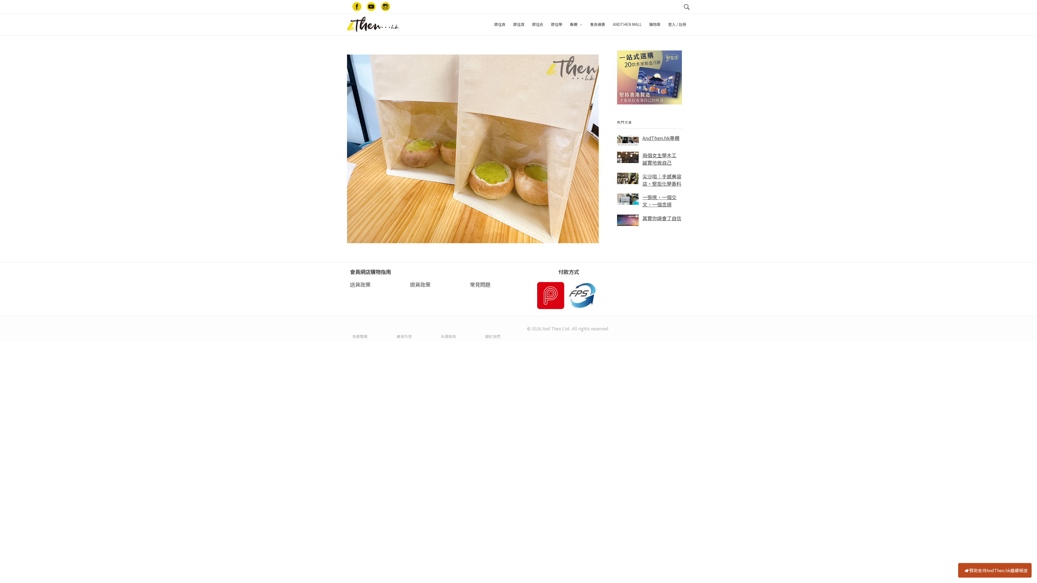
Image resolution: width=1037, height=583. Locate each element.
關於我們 (492, 336)
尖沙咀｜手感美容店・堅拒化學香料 (661, 180)
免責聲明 (360, 336)
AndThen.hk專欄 (660, 137)
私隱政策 (448, 336)
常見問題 (480, 284)
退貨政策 (420, 284)
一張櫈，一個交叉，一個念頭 (659, 201)
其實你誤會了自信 (661, 218)
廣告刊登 (404, 336)
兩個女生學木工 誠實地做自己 (659, 159)
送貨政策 (360, 284)
